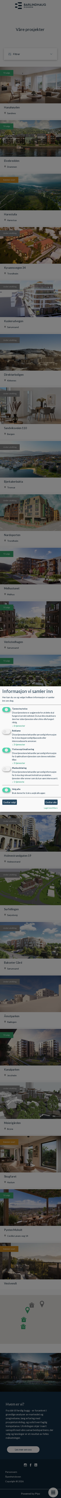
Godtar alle (51, 802)
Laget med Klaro (50, 808)
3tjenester (18, 744)
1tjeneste (18, 781)
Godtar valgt (9, 802)
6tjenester (18, 725)
